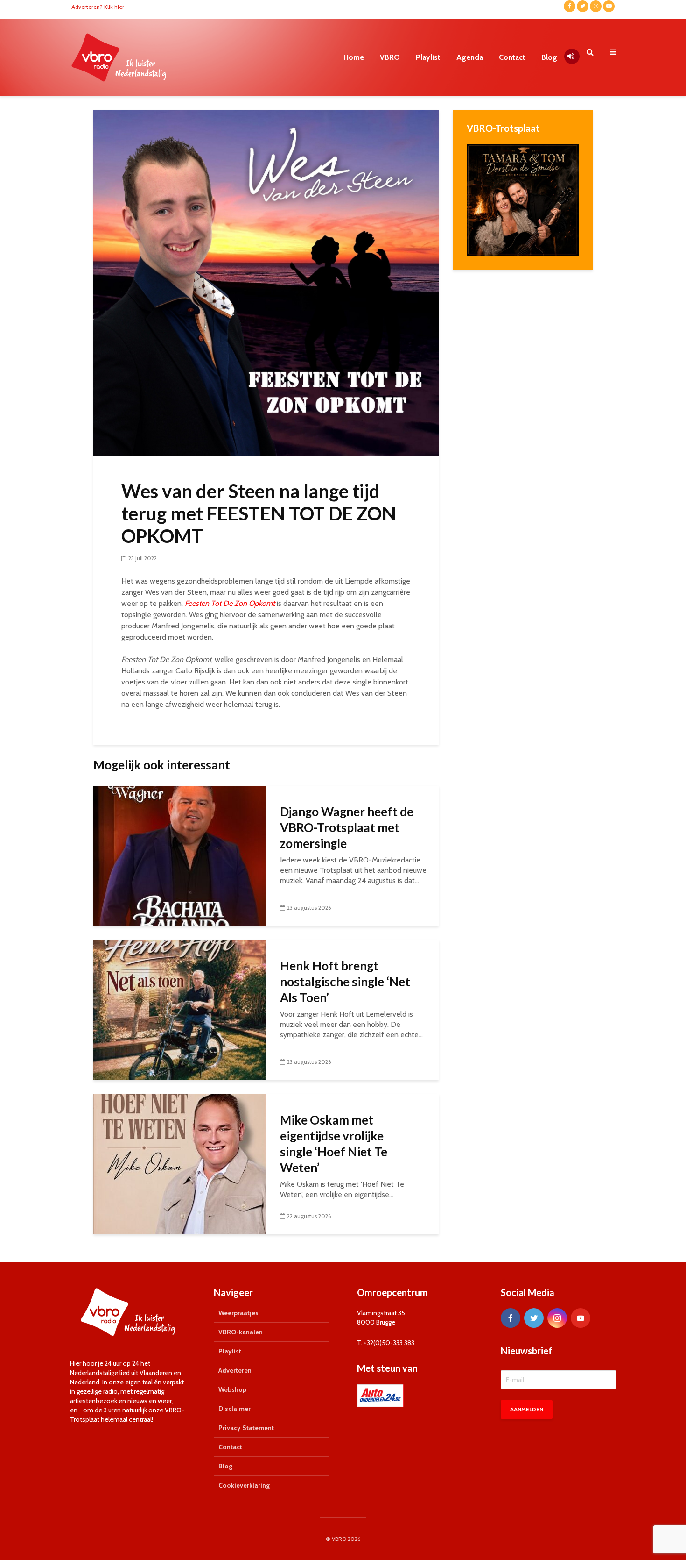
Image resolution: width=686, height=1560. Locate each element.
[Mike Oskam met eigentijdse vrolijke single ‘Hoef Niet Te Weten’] (179, 1163)
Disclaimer (234, 1408)
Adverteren (235, 1370)
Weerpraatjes (238, 1313)
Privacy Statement (246, 1428)
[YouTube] (580, 1318)
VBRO (390, 57)
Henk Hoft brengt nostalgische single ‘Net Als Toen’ (345, 981)
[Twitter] (534, 1318)
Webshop (232, 1389)
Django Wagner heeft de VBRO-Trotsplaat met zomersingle (346, 827)
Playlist (428, 57)
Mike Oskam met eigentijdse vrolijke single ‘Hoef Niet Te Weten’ (333, 1143)
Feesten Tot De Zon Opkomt (230, 603)
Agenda (469, 57)
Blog (549, 57)
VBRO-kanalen (240, 1332)
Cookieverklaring (244, 1485)
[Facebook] (510, 1318)
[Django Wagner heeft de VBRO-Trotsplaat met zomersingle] (179, 855)
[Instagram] (557, 1318)
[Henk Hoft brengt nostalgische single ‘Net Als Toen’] (179, 1009)
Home (353, 57)
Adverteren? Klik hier (97, 6)
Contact (512, 57)
